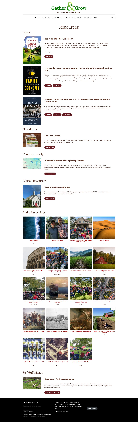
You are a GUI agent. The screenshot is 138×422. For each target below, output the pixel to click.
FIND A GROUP (50, 174)
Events (36, 18)
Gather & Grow (30, 403)
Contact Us (92, 408)
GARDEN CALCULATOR (52, 392)
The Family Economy (73, 18)
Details (48, 85)
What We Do (57, 18)
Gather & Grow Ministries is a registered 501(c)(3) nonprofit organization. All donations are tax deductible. (37, 415)
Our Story (46, 18)
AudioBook (67, 114)
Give (96, 18)
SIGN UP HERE (50, 198)
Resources (88, 18)
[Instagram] (112, 17)
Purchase (49, 56)
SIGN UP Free (50, 147)
